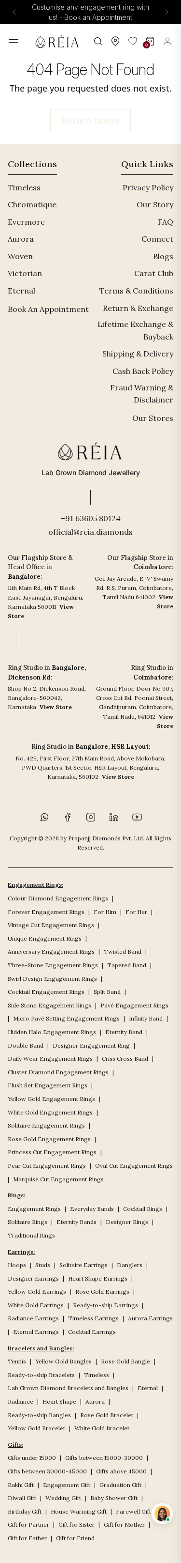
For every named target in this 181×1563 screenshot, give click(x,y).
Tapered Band (126, 965)
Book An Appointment (48, 309)
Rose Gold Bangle (125, 1361)
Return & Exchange (138, 308)
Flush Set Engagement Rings (47, 1085)
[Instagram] (90, 817)
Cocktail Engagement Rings (46, 991)
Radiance (20, 1401)
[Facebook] (67, 817)
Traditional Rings (31, 1235)
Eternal (21, 290)
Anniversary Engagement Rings (51, 951)
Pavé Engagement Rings (134, 1005)
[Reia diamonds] (58, 41)
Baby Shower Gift (114, 1497)
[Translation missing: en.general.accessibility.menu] (13, 41)
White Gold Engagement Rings (50, 1112)
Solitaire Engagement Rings (46, 1125)
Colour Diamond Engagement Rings (58, 898)
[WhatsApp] (44, 817)
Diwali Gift (22, 1497)
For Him (105, 911)
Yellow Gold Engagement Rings (51, 1098)
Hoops (17, 1265)
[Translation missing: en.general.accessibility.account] (167, 41)
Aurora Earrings (150, 1318)
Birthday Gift (25, 1511)
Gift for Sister (76, 1524)
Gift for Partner (28, 1524)
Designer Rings (127, 1221)
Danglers (129, 1265)
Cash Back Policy (142, 371)
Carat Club (153, 273)
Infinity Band (146, 1018)
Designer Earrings (33, 1278)
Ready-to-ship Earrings (105, 1305)
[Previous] (14, 12)
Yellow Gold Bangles (63, 1361)
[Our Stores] (115, 41)
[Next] (166, 12)
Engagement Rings (34, 1208)
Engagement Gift (66, 1484)
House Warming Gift (79, 1511)
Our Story (155, 204)
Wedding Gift (63, 1497)
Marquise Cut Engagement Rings (58, 1179)
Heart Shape (59, 1401)
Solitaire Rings (27, 1221)
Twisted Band (122, 951)
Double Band (25, 1045)
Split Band (107, 991)
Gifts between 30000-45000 (47, 1471)
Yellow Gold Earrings (37, 1291)
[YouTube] (137, 817)
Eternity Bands (76, 1221)
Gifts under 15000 (32, 1457)
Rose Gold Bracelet (106, 1415)
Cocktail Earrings (92, 1331)
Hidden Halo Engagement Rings (52, 1032)
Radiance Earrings (33, 1318)
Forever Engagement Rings (46, 911)
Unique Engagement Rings (45, 938)
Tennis (17, 1361)
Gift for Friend (75, 1538)
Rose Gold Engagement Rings (49, 1139)
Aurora (21, 239)
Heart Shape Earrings (97, 1278)
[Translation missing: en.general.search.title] (98, 41)
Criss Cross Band (125, 1058)
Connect (157, 239)
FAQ (165, 222)
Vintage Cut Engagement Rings (51, 925)
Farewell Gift (133, 1511)
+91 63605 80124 (91, 518)
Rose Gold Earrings (102, 1291)
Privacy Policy (148, 187)
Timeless (24, 187)
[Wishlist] (132, 41)
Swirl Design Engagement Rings (52, 978)
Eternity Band (123, 1032)
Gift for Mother (124, 1524)
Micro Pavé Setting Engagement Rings (66, 1018)
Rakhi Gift (21, 1484)
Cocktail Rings (142, 1208)
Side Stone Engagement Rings (49, 1005)
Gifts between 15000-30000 (104, 1457)
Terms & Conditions (136, 290)
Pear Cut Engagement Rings (47, 1165)
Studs (42, 1265)
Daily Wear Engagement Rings (50, 1058)
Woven (20, 256)
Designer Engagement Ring (91, 1045)
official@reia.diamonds (90, 532)
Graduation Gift (120, 1484)
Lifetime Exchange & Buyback (135, 330)
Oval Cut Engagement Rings (134, 1165)
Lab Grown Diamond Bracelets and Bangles (68, 1388)
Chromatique (32, 204)
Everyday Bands (92, 1208)
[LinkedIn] (114, 817)
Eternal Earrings (36, 1331)
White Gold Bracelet (101, 1428)
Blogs (163, 256)
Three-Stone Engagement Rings (53, 965)
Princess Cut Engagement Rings (52, 1152)
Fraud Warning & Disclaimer (141, 394)
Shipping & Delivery (137, 353)
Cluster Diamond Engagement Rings (58, 1072)
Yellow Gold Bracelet (36, 1428)
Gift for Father (27, 1538)
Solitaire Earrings (83, 1265)
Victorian (25, 273)
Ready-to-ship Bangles (39, 1415)
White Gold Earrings (36, 1305)
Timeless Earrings (93, 1318)
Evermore (26, 222)
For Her (136, 911)
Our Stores (152, 418)
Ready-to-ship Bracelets (41, 1374)
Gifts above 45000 (121, 1471)
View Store (56, 707)
